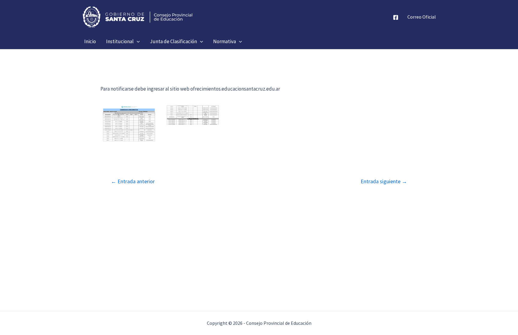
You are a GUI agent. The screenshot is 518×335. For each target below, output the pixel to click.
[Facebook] (395, 17)
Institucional (120, 41)
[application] (137, 41)
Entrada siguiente (384, 181)
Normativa (224, 41)
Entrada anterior (133, 181)
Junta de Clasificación (173, 41)
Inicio (90, 41)
